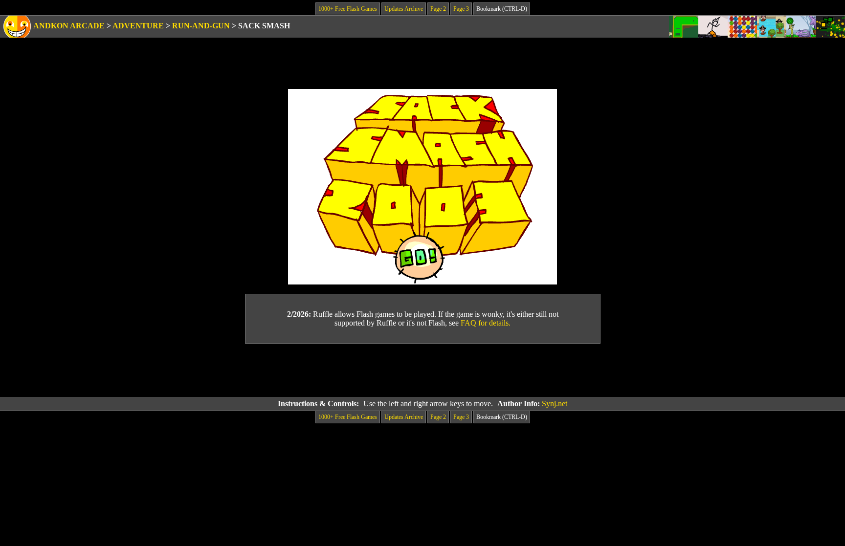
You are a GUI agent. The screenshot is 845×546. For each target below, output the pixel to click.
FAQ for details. (486, 323)
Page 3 (461, 8)
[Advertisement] (422, 371)
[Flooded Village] (771, 27)
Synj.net (554, 403)
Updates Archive (403, 8)
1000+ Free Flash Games (347, 8)
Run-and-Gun (201, 26)
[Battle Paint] (830, 27)
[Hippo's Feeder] (801, 27)
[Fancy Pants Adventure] (713, 27)
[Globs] (742, 27)
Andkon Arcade (69, 26)
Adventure (138, 26)
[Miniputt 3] (683, 27)
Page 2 (438, 8)
